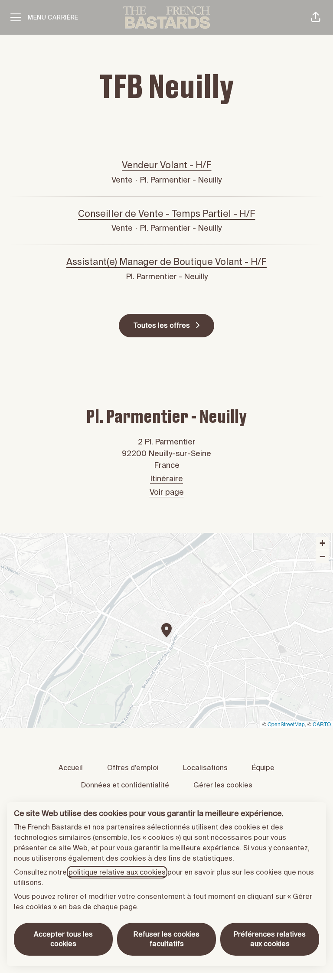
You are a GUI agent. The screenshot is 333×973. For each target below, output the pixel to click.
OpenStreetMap (286, 724)
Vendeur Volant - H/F (167, 165)
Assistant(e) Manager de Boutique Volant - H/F (166, 262)
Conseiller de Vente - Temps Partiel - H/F (166, 214)
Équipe (263, 767)
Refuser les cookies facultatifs (166, 939)
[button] (316, 17)
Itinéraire (166, 478)
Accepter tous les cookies (63, 939)
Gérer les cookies (222, 785)
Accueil (71, 767)
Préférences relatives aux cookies (270, 939)
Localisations (205, 767)
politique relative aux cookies (117, 872)
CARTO (322, 724)
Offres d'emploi (133, 767)
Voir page (167, 492)
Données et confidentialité (125, 785)
